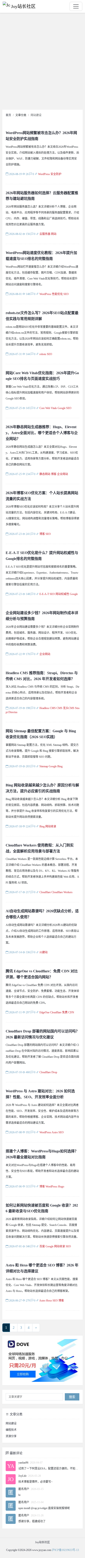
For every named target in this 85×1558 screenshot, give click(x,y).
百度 (42, 1246)
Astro (55, 1132)
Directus (12, 712)
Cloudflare (45, 892)
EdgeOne (44, 1012)
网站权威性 (62, 594)
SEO (66, 294)
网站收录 (50, 826)
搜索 (72, 1397)
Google (62, 408)
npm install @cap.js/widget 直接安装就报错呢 (44, 1508)
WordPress (44, 174)
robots (42, 354)
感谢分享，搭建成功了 (32, 1521)
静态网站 (44, 474)
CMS (59, 708)
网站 (53, 234)
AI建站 (43, 952)
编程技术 (11, 1429)
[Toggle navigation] (76, 6)
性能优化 (57, 294)
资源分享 (11, 1436)
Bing (60, 766)
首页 (8, 115)
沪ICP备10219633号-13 (65, 1550)
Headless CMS (47, 708)
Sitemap (43, 766)
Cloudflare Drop (48, 1072)
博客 (53, 474)
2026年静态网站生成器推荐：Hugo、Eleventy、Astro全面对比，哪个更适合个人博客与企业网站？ (42, 433)
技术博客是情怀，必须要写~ (35, 1481)
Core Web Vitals (48, 408)
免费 (65, 1012)
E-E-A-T (44, 594)
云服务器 (44, 234)
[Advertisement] (42, 62)
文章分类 (15, 1414)
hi (19, 1495)
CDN (71, 1012)
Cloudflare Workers (62, 892)
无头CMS (68, 708)
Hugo (61, 1186)
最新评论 (15, 1453)
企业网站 (62, 474)
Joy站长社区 (23, 6)
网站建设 (11, 1423)
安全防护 (56, 174)
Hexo (49, 1300)
